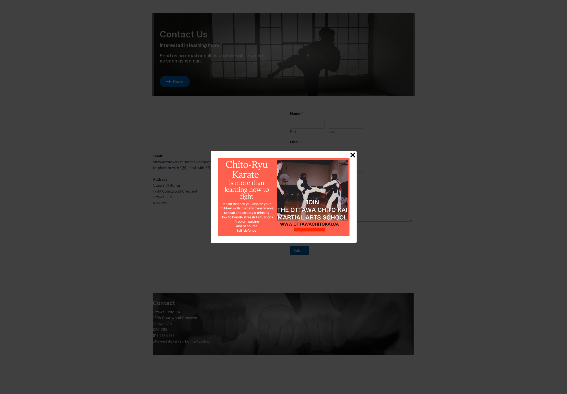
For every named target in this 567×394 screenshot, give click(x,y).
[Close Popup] (353, 155)
